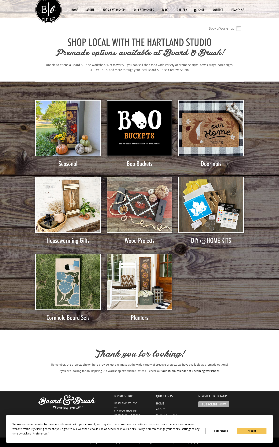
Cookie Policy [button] (136, 429)
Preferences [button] (40, 433)
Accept (252, 430)
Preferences (220, 430)
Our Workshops (144, 10)
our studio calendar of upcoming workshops (191, 371)
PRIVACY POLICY (166, 415)
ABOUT (160, 409)
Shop (201, 10)
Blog (165, 10)
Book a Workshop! (114, 10)
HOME (160, 403)
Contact (218, 10)
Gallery (182, 10)
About (90, 10)
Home (74, 10)
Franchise (237, 10)
